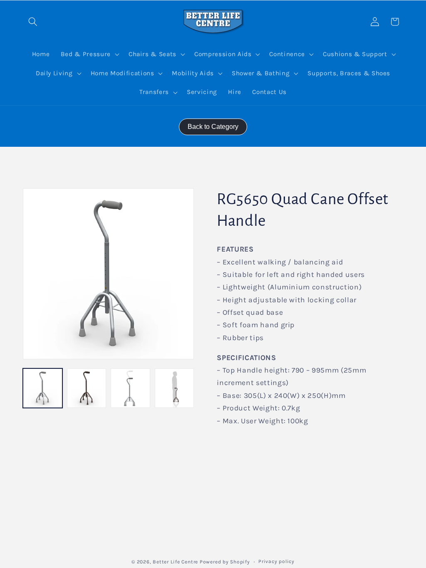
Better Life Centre (175, 562)
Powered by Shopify (225, 562)
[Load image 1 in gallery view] (42, 388)
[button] (33, 22)
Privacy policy (276, 561)
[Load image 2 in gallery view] (86, 388)
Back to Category (213, 126)
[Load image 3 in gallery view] (130, 388)
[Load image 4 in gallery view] (174, 388)
